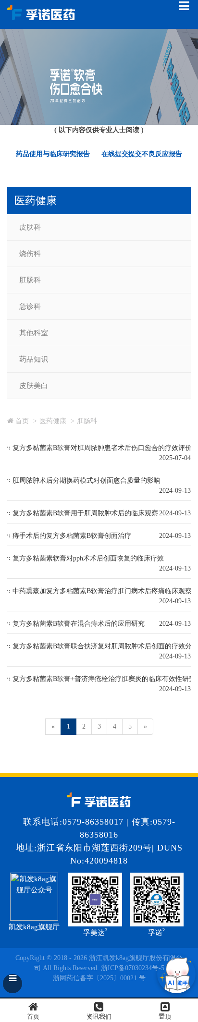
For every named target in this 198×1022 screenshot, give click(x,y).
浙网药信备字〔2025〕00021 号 (99, 978)
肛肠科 (30, 280)
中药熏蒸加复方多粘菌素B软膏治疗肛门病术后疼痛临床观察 (102, 591)
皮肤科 (30, 227)
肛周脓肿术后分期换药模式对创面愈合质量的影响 (86, 480)
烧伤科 (30, 253)
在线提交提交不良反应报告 (141, 154)
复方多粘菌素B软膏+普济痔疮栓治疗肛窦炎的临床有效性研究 (104, 678)
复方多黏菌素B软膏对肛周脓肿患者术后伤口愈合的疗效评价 (102, 447)
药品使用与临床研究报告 (53, 154)
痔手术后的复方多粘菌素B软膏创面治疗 (71, 535)
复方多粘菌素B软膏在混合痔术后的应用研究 (78, 623)
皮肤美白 (33, 385)
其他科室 (33, 333)
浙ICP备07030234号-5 (132, 968)
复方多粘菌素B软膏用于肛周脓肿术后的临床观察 (85, 513)
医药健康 (52, 421)
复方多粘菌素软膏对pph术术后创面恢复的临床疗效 (88, 558)
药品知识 (33, 359)
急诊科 (30, 306)
